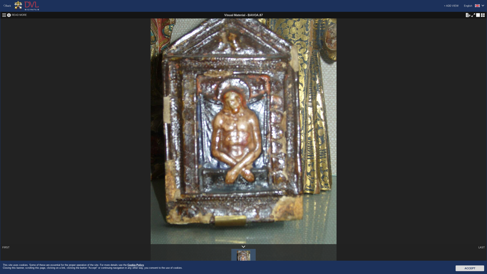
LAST (481, 247)
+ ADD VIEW (451, 5)
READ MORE (19, 15)
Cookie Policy (135, 265)
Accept (470, 268)
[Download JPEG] (468, 14)
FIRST (6, 247)
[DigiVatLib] (26, 9)
